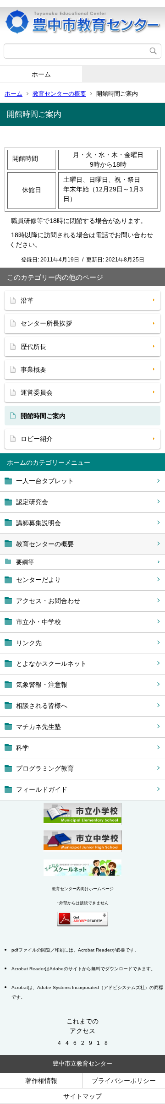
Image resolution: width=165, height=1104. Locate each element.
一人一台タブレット (45, 480)
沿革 (27, 300)
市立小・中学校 (38, 621)
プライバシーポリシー (124, 1080)
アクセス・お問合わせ (48, 600)
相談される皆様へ (41, 705)
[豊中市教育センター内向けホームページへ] (82, 873)
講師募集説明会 (38, 523)
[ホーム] (82, 22)
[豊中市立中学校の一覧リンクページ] (82, 850)
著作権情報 (41, 1080)
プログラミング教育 (45, 768)
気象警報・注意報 (41, 684)
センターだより (38, 579)
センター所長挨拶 (46, 323)
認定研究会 (32, 502)
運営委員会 (37, 392)
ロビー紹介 (37, 438)
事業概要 (33, 369)
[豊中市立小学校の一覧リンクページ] (82, 823)
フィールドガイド (41, 789)
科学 (22, 747)
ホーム (41, 74)
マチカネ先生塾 (38, 726)
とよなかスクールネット (51, 663)
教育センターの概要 (59, 93)
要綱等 (25, 562)
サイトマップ (82, 1096)
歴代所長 (33, 346)
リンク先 (29, 643)
